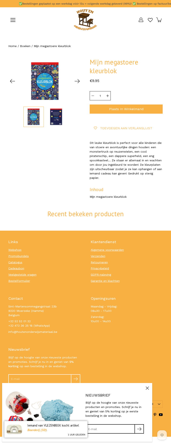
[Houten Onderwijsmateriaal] (85, 19)
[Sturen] (75, 379)
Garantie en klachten (105, 280)
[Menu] (13, 20)
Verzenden (98, 256)
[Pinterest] (155, 414)
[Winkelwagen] (159, 19)
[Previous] (12, 81)
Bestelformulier (19, 280)
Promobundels (18, 256)
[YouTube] (161, 414)
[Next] (77, 81)
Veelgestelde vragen (22, 274)
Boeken (25, 46)
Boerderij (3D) (37, 430)
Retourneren (99, 262)
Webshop (14, 249)
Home (12, 46)
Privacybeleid (100, 268)
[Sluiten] (147, 388)
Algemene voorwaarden (107, 249)
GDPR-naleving (101, 274)
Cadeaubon (16, 268)
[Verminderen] (93, 95)
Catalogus (15, 262)
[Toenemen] (107, 95)
